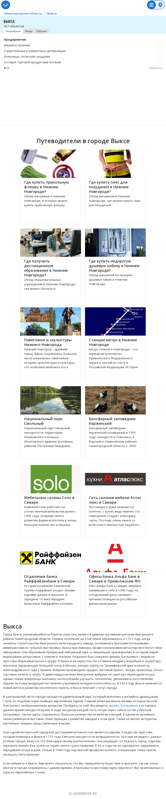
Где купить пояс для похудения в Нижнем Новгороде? (109, 187)
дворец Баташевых (123, 705)
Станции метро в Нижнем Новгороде (113, 342)
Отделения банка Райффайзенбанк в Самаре (49, 578)
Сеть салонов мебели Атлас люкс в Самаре (115, 500)
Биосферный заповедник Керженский (112, 421)
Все (6, 67)
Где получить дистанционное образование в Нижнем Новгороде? (46, 268)
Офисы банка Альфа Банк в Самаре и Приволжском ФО (114, 578)
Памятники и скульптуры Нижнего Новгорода (48, 342)
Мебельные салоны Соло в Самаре (49, 500)
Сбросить (155, 68)
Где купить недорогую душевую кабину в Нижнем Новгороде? (114, 266)
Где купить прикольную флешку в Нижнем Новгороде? (46, 187)
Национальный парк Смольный (43, 421)
